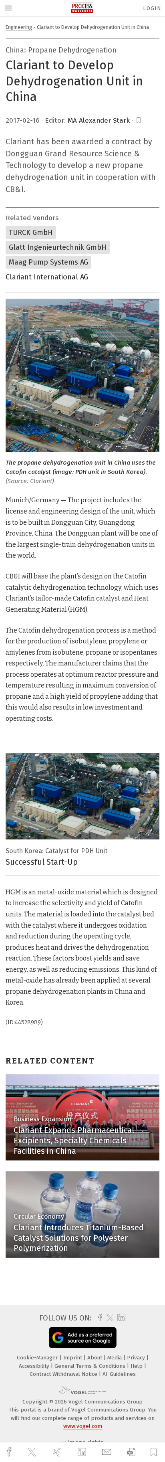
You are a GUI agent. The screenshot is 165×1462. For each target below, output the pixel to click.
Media (115, 1357)
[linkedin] (83, 1452)
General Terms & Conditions (90, 1366)
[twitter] (32, 1452)
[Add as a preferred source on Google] (83, 1337)
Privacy (137, 1357)
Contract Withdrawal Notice (64, 1374)
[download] (131, 1452)
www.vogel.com (82, 1426)
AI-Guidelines (119, 1374)
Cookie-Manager (38, 1357)
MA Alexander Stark (99, 120)
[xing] (58, 1452)
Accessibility (35, 1366)
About (95, 1357)
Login (152, 8)
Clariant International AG (47, 277)
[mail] (107, 1452)
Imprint (73, 1357)
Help (137, 1366)
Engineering (19, 27)
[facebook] (10, 1452)
